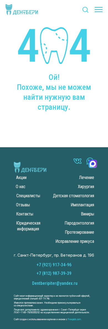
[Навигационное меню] (98, 9)
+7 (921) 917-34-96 (54, 264)
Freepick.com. (74, 319)
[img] (30, 167)
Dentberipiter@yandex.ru (55, 283)
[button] (85, 9)
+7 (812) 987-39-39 (54, 273)
